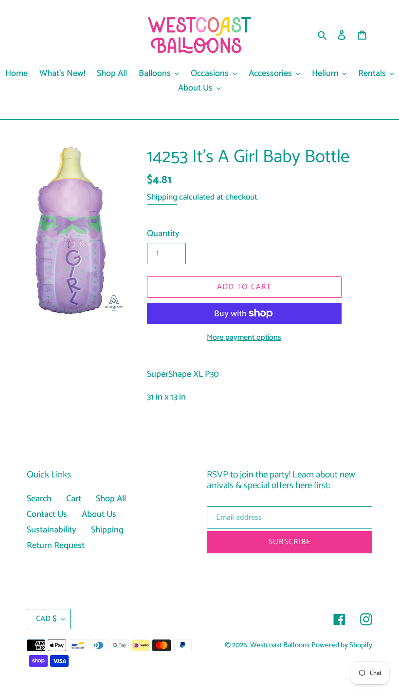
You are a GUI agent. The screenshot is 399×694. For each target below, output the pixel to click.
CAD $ (46, 618)
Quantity (163, 233)
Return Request (56, 545)
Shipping (162, 197)
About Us (99, 514)
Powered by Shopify (341, 645)
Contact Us (47, 514)
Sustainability (51, 530)
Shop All (111, 499)
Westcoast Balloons (279, 645)
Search (39, 499)
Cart (73, 499)
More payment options (244, 338)
